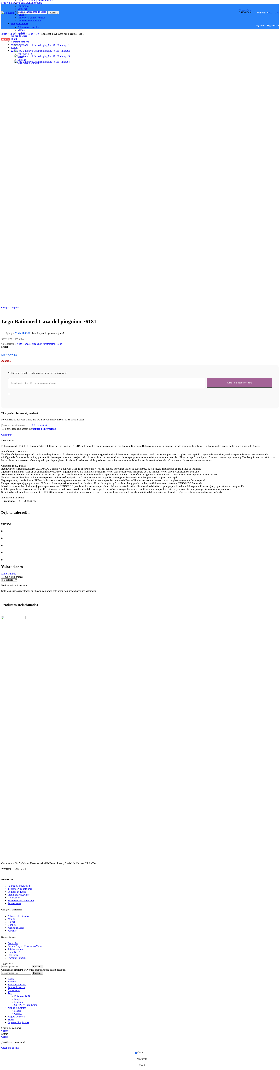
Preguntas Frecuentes (18, 894)
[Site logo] (7, 12)
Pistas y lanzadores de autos (32, 11)
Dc (16, 343)
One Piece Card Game (29, 62)
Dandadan (13, 943)
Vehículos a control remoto (31, 17)
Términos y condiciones (20, 888)
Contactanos (14, 897)
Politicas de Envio (17, 891)
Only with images (14, 576)
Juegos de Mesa (16, 927)
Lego (59, 343)
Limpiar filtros (8, 573)
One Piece (13, 955)
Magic (21, 56)
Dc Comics (24, 343)
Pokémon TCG (25, 54)
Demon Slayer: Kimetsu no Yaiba (25, 946)
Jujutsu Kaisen (15, 949)
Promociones (14, 903)
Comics (21, 32)
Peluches (22, 14)
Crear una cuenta (10, 1047)
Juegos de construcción (29, 3)
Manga (21, 30)
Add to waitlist (39, 425)
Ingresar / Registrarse (18, 1022)
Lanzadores (23, 6)
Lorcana (22, 59)
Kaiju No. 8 (14, 952)
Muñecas (22, 8)
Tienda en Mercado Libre (21, 900)
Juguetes (12, 930)
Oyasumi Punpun (17, 957)
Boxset (11, 922)
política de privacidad (44, 428)
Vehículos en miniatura (29, 20)
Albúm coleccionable (28, 27)
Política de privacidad (19, 886)
